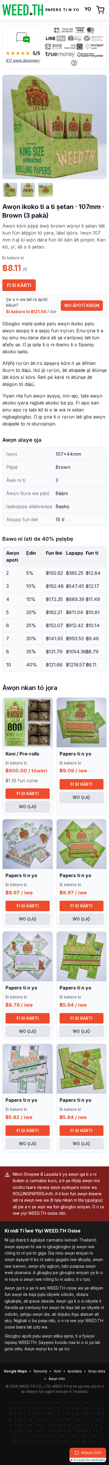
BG (59, 1425)
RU (76, 1403)
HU (68, 1419)
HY (10, 1414)
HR (39, 1425)
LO (94, 1442)
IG (44, 1436)
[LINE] (23, 37)
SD (84, 1442)
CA (20, 1431)
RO (78, 1419)
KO (30, 1408)
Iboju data (96, 1371)
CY (51, 1431)
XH (53, 1436)
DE (96, 1403)
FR (10, 1408)
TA (94, 1436)
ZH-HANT (83, 1414)
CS (58, 1419)
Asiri (57, 1371)
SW (96, 1431)
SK (30, 1425)
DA (98, 1419)
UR (38, 1414)
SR (49, 1425)
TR (29, 1419)
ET (87, 1425)
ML (25, 1442)
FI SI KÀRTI (19, 285)
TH (20, 1408)
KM (78, 1408)
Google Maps (15, 1371)
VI (39, 1408)
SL (97, 1425)
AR (57, 1403)
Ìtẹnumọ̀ (40, 1371)
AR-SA (82, 1431)
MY (88, 1408)
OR (64, 1442)
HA (14, 1436)
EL (49, 1419)
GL (30, 1431)
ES (48, 1403)
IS (11, 1431)
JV (68, 1414)
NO (20, 1425)
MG (73, 1436)
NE (20, 1414)
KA (98, 1408)
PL (20, 1419)
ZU (24, 1436)
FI (11, 1425)
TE (15, 1442)
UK (39, 1419)
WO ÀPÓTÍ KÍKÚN (81, 305)
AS (74, 1442)
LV (78, 1425)
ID (58, 1408)
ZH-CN (26, 1403)
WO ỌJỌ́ (27, 806)
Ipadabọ (75, 1371)
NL (10, 1419)
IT (99, 1414)
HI (39, 1403)
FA (60, 1431)
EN (13, 1403)
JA (86, 1403)
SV (88, 1419)
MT (41, 1431)
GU (45, 1442)
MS (49, 1408)
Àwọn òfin (57, 1379)
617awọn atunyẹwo (23, 60)
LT (69, 1425)
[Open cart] (100, 9)
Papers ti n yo (75, 754)
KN (35, 1442)
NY (63, 1436)
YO (34, 1436)
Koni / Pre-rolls (22, 754)
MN (48, 1414)
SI (29, 1414)
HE (69, 1431)
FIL (67, 1408)
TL (58, 1414)
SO (84, 1436)
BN (67, 1403)
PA (55, 1442)
